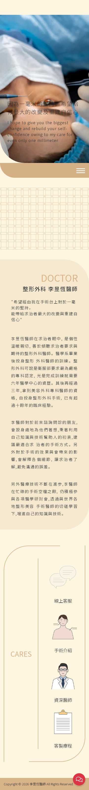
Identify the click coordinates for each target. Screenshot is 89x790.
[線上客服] (63, 576)
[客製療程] (63, 721)
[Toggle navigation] (79, 170)
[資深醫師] (63, 676)
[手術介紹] (63, 626)
